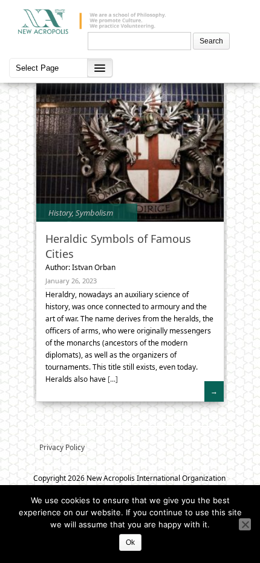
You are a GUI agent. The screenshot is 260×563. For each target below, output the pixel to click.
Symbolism (94, 212)
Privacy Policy (62, 447)
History (60, 212)
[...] (112, 379)
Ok (130, 542)
